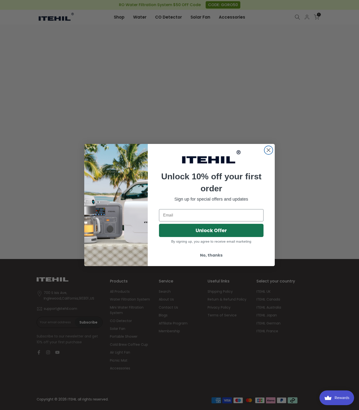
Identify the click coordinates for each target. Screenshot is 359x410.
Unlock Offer (211, 230)
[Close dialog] (268, 150)
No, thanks (211, 255)
